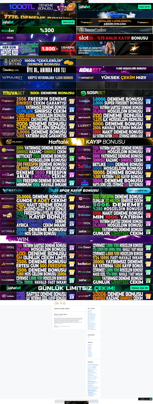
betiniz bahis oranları (90, 366)
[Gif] (76, 142)
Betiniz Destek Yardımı (91, 317)
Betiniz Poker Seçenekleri (92, 314)
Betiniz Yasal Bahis (91, 328)
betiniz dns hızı (93, 368)
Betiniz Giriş (89, 311)
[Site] (38, 101)
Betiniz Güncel (90, 370)
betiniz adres (97, 364)
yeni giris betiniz (91, 395)
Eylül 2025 (89, 345)
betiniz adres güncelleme (90, 365)
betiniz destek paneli (90, 368)
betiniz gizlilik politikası (94, 369)
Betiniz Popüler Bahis (91, 318)
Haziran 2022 (90, 356)
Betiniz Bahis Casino (91, 325)
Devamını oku (60, 323)
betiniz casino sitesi (90, 367)
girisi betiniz (90, 392)
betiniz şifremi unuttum (58, 326)
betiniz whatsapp (91, 383)
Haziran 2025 (90, 347)
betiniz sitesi (94, 379)
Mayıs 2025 (89, 348)
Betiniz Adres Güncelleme (92, 329)
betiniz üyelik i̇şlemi (64, 326)
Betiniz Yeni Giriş (91, 385)
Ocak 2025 (89, 351)
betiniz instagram (91, 375)
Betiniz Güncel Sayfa (91, 322)
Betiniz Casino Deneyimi (91, 326)
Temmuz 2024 (90, 355)
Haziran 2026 (90, 344)
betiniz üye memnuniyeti (92, 389)
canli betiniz (68, 326)
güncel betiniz (90, 394)
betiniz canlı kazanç (94, 366)
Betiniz (56, 325)
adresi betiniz (90, 364)
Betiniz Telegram (91, 381)
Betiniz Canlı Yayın (91, 313)
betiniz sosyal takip (90, 380)
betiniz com (94, 367)
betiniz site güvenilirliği (90, 379)
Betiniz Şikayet (92, 390)
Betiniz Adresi (90, 310)
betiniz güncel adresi (91, 371)
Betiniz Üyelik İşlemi (60, 314)
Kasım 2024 (89, 352)
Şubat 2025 (89, 349)
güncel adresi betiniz (91, 393)
